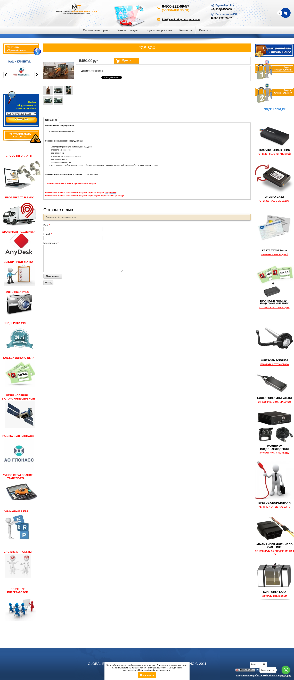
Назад (48, 282)
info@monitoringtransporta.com (181, 19)
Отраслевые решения (158, 30)
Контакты (185, 30)
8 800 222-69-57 (221, 18)
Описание (51, 119)
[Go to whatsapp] (286, 670)
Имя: (46, 225)
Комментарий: (51, 243)
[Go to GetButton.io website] (285, 676)
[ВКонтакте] (257, 670)
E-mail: (47, 234)
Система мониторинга (96, 30)
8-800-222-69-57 (175, 6)
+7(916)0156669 (221, 9)
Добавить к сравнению (92, 71)
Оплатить (205, 30)
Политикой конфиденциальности (154, 670)
